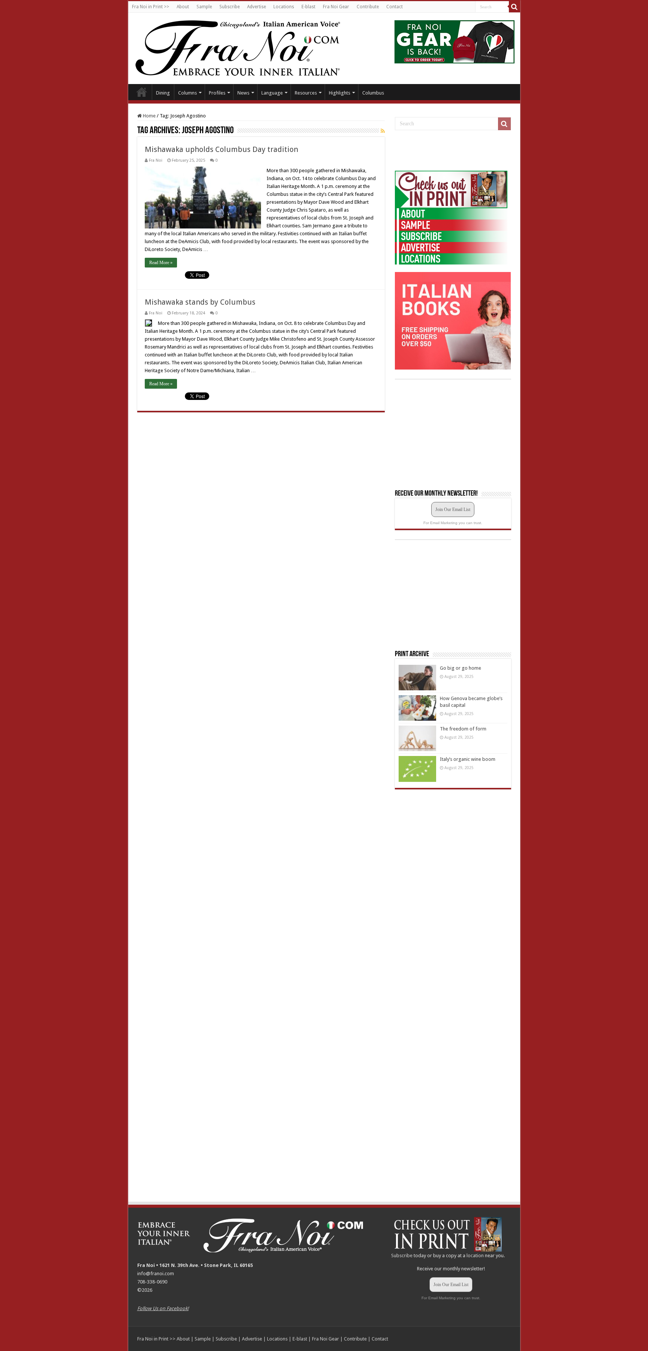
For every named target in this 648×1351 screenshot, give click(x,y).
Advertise (256, 6)
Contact (394, 6)
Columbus (373, 93)
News (243, 93)
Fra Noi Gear (336, 6)
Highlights (339, 93)
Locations (283, 6)
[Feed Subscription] (383, 131)
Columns (187, 93)
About (183, 6)
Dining (163, 93)
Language (272, 93)
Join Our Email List (452, 509)
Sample (204, 6)
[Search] (514, 6)
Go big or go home (460, 668)
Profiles (217, 93)
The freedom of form (463, 729)
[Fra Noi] (247, 47)
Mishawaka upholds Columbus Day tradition (221, 149)
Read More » (160, 262)
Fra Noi (155, 160)
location (475, 1255)
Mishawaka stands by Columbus (200, 302)
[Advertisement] (451, 151)
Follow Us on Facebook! (163, 1308)
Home (142, 92)
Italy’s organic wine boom (467, 759)
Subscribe (229, 6)
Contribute (368, 6)
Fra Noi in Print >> (150, 6)
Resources (306, 93)
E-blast (308, 6)
